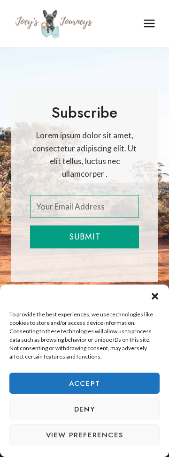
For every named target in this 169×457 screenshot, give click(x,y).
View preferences (84, 435)
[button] (155, 296)
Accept (84, 383)
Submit (84, 237)
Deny (84, 409)
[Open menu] (149, 23)
